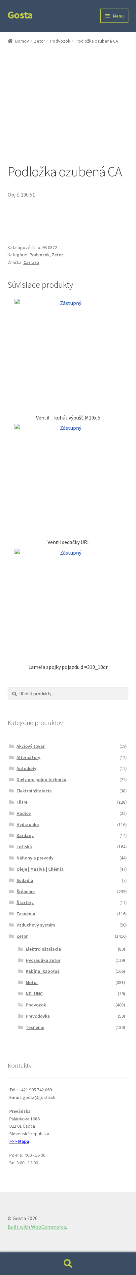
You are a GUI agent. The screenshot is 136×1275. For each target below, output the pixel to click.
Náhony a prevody (35, 858)
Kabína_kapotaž (42, 971)
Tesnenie (35, 1027)
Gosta (20, 14)
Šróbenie (26, 891)
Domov (22, 41)
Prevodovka (38, 1016)
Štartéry (25, 902)
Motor (32, 982)
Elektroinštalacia (34, 791)
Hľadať (68, 1264)
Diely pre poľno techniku (41, 780)
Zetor (39, 41)
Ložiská (24, 847)
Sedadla (25, 880)
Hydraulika (28, 824)
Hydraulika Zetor (43, 960)
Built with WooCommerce (37, 1226)
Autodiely (26, 768)
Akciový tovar (31, 746)
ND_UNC (34, 994)
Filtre (22, 802)
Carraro (31, 262)
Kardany (25, 835)
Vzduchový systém (36, 925)
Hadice (24, 813)
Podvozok (60, 41)
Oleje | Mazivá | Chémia (40, 869)
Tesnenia (26, 914)
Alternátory (28, 757)
